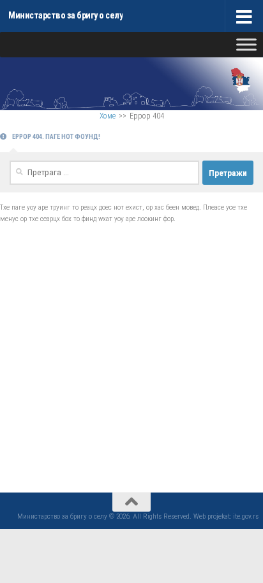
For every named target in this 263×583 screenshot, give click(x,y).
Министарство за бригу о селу (65, 15)
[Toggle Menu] (246, 44)
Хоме (108, 116)
